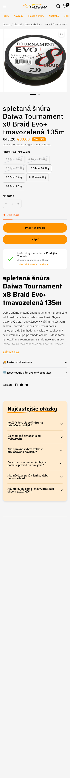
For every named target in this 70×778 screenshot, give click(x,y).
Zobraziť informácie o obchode (33, 264)
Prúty (6, 16)
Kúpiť (35, 239)
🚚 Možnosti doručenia (17, 362)
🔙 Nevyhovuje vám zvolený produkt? (27, 372)
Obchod (18, 24)
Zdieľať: (7, 385)
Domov (6, 24)
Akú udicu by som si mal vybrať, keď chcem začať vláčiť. (30, 490)
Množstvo (8, 195)
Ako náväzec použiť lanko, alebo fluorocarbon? (27, 477)
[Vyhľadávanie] (58, 6)
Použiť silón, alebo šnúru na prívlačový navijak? (25, 424)
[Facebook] (16, 385)
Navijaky (18, 16)
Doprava (20, 144)
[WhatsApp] (21, 385)
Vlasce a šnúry (36, 16)
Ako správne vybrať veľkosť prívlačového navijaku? (25, 450)
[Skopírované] (26, 385)
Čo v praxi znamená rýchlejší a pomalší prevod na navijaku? (26, 463)
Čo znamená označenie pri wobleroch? (24, 437)
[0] (64, 6)
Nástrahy (54, 16)
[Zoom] (61, 34)
